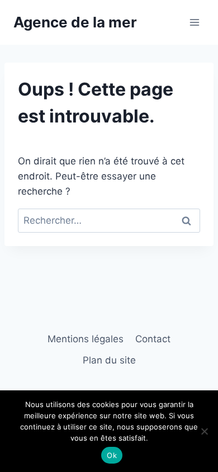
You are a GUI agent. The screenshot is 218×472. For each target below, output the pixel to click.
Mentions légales (86, 338)
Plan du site (109, 360)
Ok (112, 455)
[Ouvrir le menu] (194, 22)
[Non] (204, 431)
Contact (152, 338)
